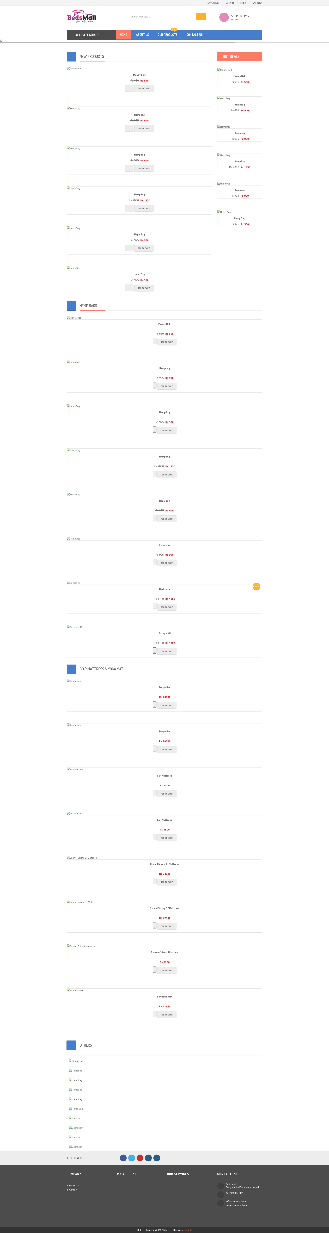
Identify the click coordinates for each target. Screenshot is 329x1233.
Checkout (257, 2)
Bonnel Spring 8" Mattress (164, 860)
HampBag (139, 191)
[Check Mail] (156, 1154)
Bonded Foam (164, 993)
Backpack (164, 585)
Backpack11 (165, 629)
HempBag (139, 151)
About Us (74, 1181)
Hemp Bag (139, 270)
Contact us (194, 34)
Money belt (139, 71)
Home (123, 34)
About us (142, 34)
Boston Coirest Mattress (164, 949)
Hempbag (139, 111)
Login (243, 2)
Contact (73, 1186)
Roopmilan (164, 683)
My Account (213, 2)
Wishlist (230, 2)
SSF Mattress (164, 772)
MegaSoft (187, 1226)
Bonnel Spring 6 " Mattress (164, 904)
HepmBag (139, 231)
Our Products (167, 33)
